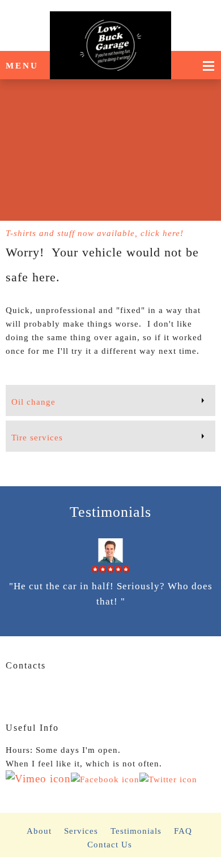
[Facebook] (31, 692)
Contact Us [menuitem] (109, 844)
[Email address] (14, 692)
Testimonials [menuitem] (136, 830)
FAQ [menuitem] (183, 830)
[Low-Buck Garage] (110, 25)
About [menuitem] (39, 830)
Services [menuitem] (81, 830)
